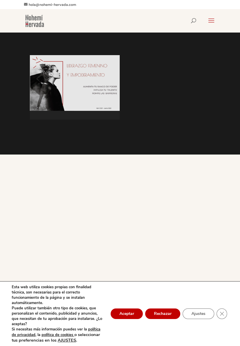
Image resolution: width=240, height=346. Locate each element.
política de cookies (58, 334)
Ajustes (198, 313)
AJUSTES (67, 340)
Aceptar (126, 313)
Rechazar (163, 313)
